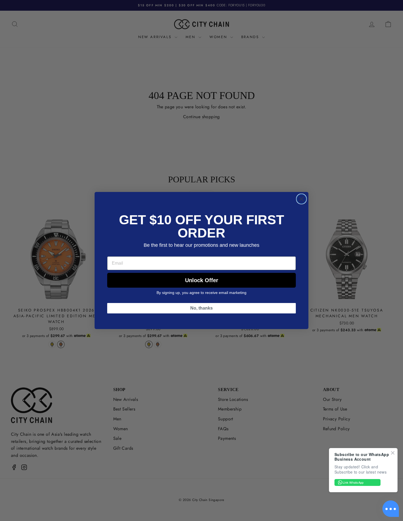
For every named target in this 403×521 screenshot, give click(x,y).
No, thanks (201, 308)
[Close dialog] (301, 199)
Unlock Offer (201, 280)
